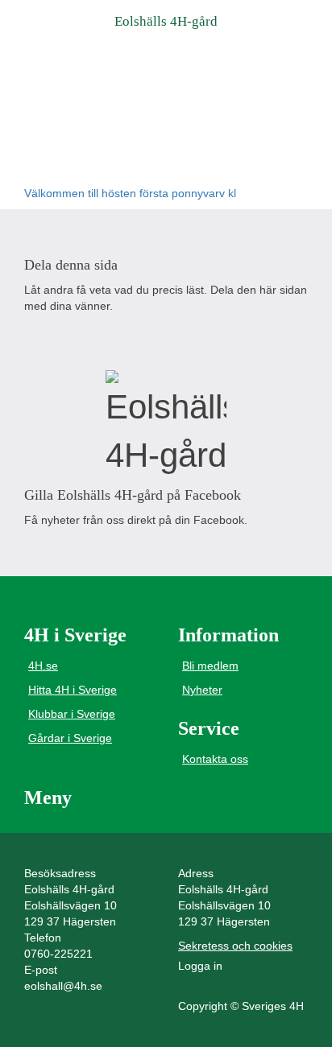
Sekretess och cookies (235, 945)
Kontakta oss (215, 758)
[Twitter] (75, 338)
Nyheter (202, 689)
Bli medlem (210, 665)
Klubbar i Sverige (71, 713)
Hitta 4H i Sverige (72, 689)
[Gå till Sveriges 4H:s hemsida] (166, 425)
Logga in (200, 965)
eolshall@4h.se (63, 985)
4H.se (43, 665)
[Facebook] (37, 338)
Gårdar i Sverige (70, 738)
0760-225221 (58, 953)
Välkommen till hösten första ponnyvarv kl (130, 193)
